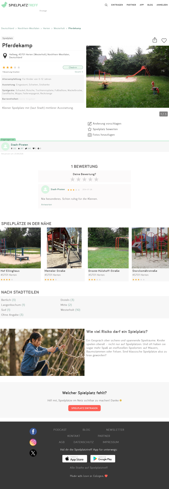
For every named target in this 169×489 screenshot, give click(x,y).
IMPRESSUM (111, 442)
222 (14, 148)
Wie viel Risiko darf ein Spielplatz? (117, 331)
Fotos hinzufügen (104, 134)
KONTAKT (73, 436)
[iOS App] (74, 461)
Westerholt (59, 28)
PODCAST (60, 429)
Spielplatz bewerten (105, 129)
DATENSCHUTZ (84, 442)
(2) (70, 305)
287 (21, 148)
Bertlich (6, 300)
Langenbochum (11, 305)
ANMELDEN (162, 5)
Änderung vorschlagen (107, 123)
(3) (14, 300)
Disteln (65, 300)
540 (29, 148)
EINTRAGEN (117, 5)
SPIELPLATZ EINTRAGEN (84, 408)
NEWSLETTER (115, 429)
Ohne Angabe (10, 314)
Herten (46, 28)
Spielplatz (7, 38)
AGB (62, 442)
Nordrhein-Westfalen (28, 28)
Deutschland (7, 28)
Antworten (46, 204)
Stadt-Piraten (19, 145)
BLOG (150, 5)
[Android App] (102, 461)
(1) (23, 305)
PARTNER (131, 5)
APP (142, 5)
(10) (77, 310)
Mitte (64, 305)
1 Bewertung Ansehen (11, 72)
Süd (3, 310)
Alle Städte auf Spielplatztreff (89, 467)
